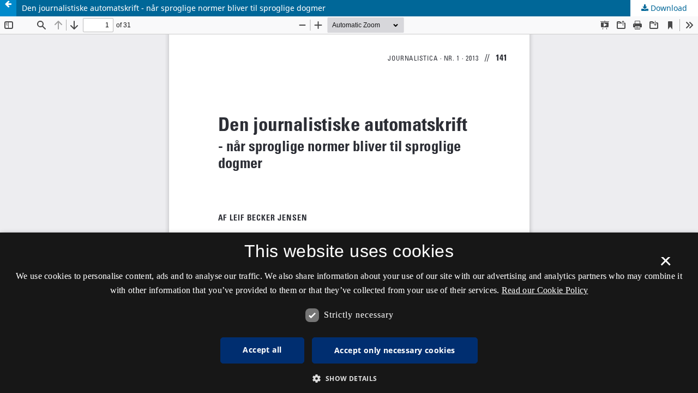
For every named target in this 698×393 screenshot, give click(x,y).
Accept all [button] (262, 349)
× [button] (665, 264)
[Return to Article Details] (8, 8)
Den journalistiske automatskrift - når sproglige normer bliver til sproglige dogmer (174, 8)
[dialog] (349, 313)
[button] (349, 378)
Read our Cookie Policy (545, 290)
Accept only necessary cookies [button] (394, 350)
